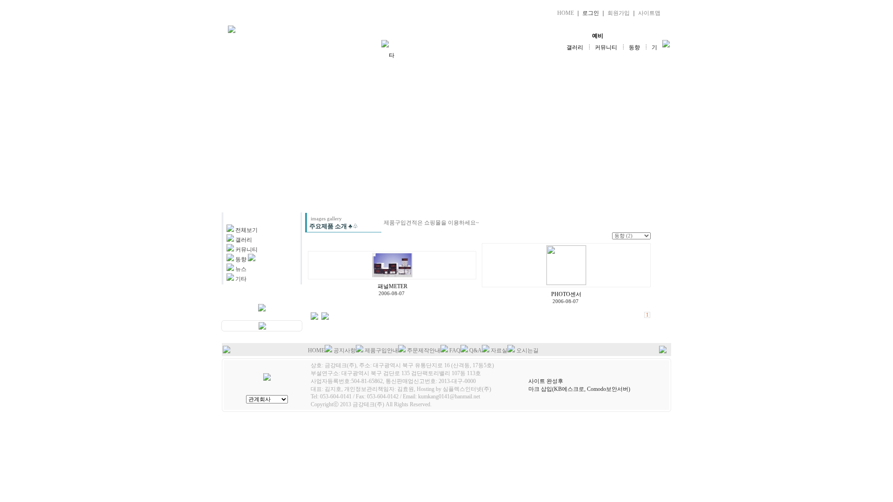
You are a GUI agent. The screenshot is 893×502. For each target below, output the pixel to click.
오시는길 (527, 350)
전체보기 (246, 230)
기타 (241, 279)
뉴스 (241, 269)
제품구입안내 (381, 350)
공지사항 (344, 350)
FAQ (454, 350)
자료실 (526, 36)
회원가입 (618, 13)
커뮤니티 (606, 47)
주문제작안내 (423, 350)
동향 (634, 47)
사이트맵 (649, 13)
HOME (565, 13)
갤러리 (574, 47)
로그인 (590, 13)
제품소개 (454, 36)
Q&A (475, 350)
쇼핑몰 (633, 36)
